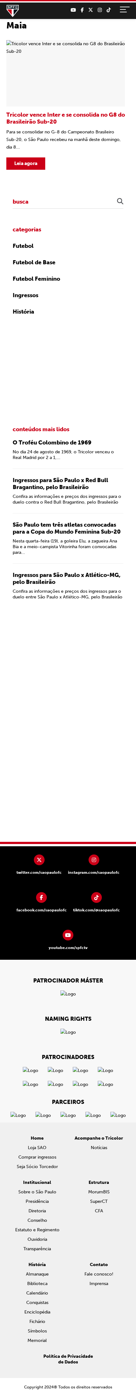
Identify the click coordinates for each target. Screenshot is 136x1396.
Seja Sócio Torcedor (37, 1166)
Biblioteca (37, 1283)
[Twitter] (90, 10)
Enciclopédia (37, 1312)
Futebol (23, 245)
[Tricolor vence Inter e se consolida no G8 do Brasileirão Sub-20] (65, 105)
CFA (99, 1211)
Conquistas (37, 1302)
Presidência (37, 1201)
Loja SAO (37, 1147)
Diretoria (37, 1211)
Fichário (37, 1321)
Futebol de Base (34, 262)
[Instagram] (100, 10)
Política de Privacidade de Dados (68, 1359)
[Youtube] (73, 10)
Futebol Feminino (36, 278)
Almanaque (37, 1274)
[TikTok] (109, 10)
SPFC (12, 11)
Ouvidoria (37, 1239)
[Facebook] (82, 10)
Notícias (99, 1147)
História (23, 311)
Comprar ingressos (37, 1157)
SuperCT (99, 1201)
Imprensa (99, 1283)
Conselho (37, 1220)
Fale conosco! (98, 1274)
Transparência (37, 1249)
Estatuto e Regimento (37, 1230)
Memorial (37, 1340)
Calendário (37, 1293)
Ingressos (25, 295)
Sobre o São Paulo (37, 1192)
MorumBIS (99, 1192)
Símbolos (37, 1331)
